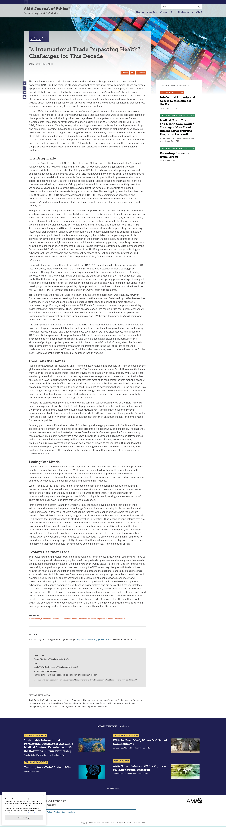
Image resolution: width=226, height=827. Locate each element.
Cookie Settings (68, 812)
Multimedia (185, 12)
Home (140, 12)
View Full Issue (113, 788)
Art (173, 12)
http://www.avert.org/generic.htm (93, 639)
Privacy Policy (46, 812)
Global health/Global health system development (50, 618)
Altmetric (141, 73)
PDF (132, 73)
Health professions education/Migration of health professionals (98, 618)
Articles (152, 12)
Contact (57, 812)
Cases (163, 12)
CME (199, 12)
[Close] (43, 795)
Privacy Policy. (32, 813)
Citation (124, 73)
